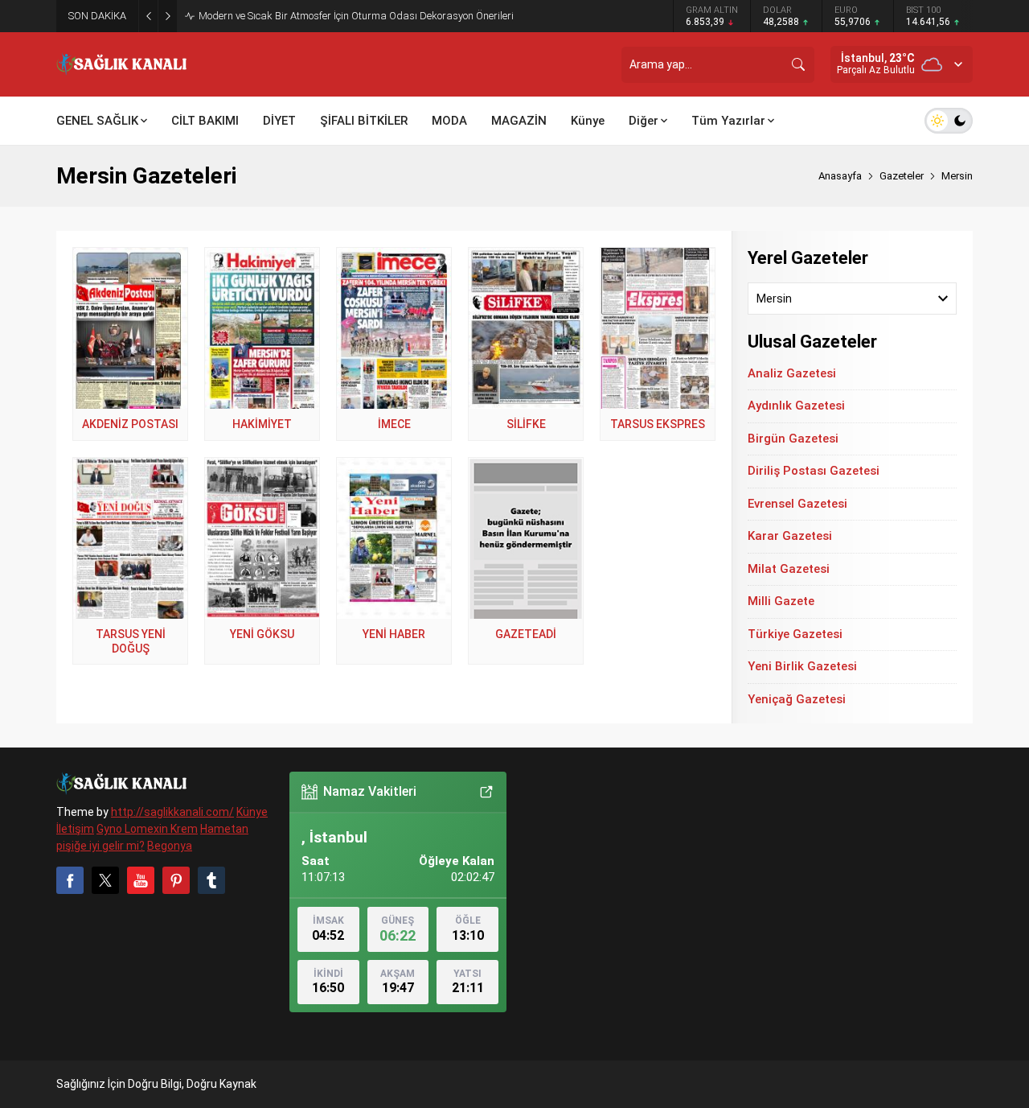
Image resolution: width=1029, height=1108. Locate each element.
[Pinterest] (176, 880)
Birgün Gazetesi (793, 438)
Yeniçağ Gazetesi (797, 699)
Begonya (169, 845)
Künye (252, 811)
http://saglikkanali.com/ (172, 811)
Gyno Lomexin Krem (147, 828)
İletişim (75, 828)
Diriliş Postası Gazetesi (813, 470)
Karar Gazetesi (790, 536)
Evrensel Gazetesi (797, 503)
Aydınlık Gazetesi (796, 405)
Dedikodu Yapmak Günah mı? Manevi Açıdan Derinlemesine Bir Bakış (356, 16)
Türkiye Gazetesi (795, 634)
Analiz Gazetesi (792, 373)
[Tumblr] (211, 880)
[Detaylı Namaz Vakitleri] (486, 791)
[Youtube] (140, 880)
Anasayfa (840, 176)
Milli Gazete (781, 601)
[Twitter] (105, 880)
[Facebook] (70, 880)
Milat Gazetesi (789, 569)
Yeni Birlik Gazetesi (802, 666)
